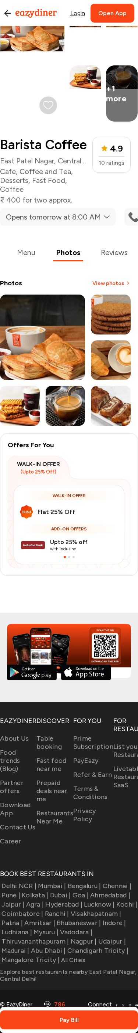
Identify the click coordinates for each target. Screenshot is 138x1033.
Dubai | (60, 895)
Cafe (8, 171)
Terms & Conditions (90, 793)
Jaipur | (12, 904)
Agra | (35, 904)
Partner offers (12, 787)
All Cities (72, 960)
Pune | (10, 895)
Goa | (80, 895)
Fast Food (48, 180)
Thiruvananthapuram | (35, 941)
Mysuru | (46, 932)
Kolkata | (35, 895)
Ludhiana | (16, 932)
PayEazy (86, 761)
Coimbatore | (22, 914)
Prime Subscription (93, 742)
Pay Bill (69, 1019)
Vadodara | (76, 932)
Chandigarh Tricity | (97, 951)
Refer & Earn (92, 775)
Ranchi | (57, 914)
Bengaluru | (84, 886)
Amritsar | (39, 923)
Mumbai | (52, 886)
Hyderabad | (63, 904)
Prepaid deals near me (51, 791)
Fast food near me (51, 765)
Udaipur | (112, 941)
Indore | (114, 923)
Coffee (12, 189)
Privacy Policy (84, 815)
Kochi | (127, 904)
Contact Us (18, 827)
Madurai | (15, 951)
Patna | (12, 923)
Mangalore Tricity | (30, 960)
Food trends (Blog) (10, 760)
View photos (108, 283)
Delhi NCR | (18, 886)
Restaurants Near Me (54, 817)
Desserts (14, 180)
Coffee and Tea (45, 171)
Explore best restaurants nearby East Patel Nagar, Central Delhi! (68, 975)
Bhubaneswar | (79, 923)
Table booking (49, 742)
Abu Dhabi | (48, 951)
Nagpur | (83, 941)
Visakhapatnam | (96, 914)
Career (10, 841)
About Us (14, 738)
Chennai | (117, 886)
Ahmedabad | (110, 895)
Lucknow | (99, 904)
